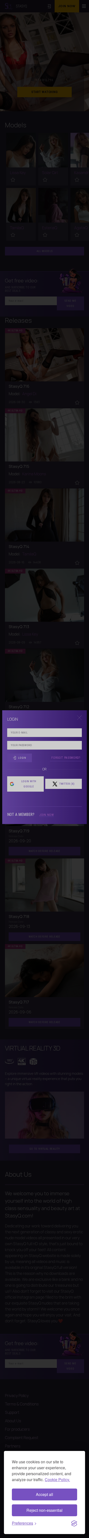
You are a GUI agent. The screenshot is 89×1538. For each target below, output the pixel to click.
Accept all (44, 1494)
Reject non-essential (44, 1510)
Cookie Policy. (57, 1479)
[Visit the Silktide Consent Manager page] (74, 1523)
